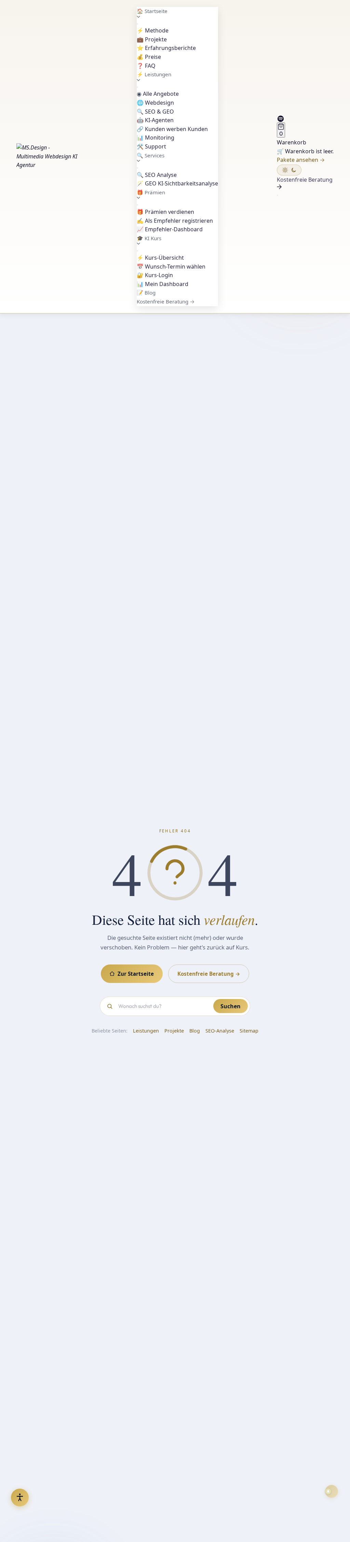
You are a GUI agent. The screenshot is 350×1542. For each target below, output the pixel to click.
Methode (153, 30)
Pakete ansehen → (301, 160)
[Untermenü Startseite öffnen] (137, 24)
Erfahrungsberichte (166, 48)
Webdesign (155, 102)
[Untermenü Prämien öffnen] (137, 205)
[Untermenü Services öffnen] (137, 168)
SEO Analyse (157, 175)
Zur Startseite (136, 973)
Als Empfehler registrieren (175, 220)
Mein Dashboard (162, 284)
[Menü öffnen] (277, 195)
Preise (149, 57)
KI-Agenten (155, 120)
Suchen (230, 1006)
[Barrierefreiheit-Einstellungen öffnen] (20, 1497)
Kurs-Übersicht (160, 257)
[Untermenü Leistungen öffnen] (137, 87)
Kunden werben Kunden (172, 129)
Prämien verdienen (165, 212)
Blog (146, 292)
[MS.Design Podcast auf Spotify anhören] (305, 118)
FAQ (146, 65)
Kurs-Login (155, 275)
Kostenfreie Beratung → (166, 301)
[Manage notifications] (331, 1491)
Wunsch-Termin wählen (171, 266)
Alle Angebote (158, 94)
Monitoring (155, 137)
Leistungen (146, 1030)
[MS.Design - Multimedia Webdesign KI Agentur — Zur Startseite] (47, 156)
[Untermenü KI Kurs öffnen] (137, 250)
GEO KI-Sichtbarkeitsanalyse (177, 183)
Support (151, 146)
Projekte (152, 39)
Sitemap (249, 1030)
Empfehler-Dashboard (170, 229)
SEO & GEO (155, 111)
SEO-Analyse (219, 1030)
